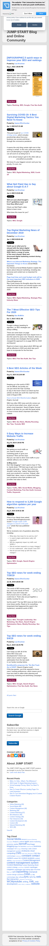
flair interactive (16, 819)
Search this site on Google (15, 707)
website (35, 883)
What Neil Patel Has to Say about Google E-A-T (21, 185)
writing (25, 882)
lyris (26, 876)
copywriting (21, 871)
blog (28, 844)
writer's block (21, 884)
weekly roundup (32, 422)
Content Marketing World (30, 865)
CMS (18, 853)
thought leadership (25, 620)
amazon (24, 839)
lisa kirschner (29, 879)
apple (27, 842)
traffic (14, 488)
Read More (11, 101)
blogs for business (20, 846)
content (14, 823)
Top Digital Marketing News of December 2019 (23, 231)
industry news (12, 300)
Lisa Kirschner (19, 63)
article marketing (35, 842)
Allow (41, 13)
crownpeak (32, 872)
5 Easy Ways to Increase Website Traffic (20, 434)
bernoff (23, 843)
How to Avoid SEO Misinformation (19, 398)
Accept (19, 25)
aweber (16, 844)
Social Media (14, 839)
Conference (18, 856)
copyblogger (33, 867)
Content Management (18, 808)
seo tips (32, 358)
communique (11, 856)
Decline (34, 25)
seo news (20, 422)
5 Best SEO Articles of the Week (24, 368)
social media (27, 488)
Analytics (16, 842)
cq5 (13, 872)
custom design (12, 874)
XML (31, 881)
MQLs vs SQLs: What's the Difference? (23, 781)
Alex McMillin (19, 315)
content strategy (17, 817)
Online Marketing (17, 804)
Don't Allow (28, 13)
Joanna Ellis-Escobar (21, 123)
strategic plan (36, 298)
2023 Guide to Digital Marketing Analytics (23, 783)
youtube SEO (20, 424)
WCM (10, 881)
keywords (16, 492)
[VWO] (11, 14)
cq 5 (11, 872)
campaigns (10, 849)
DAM (27, 874)
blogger (32, 844)
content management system (23, 862)
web (38, 876)
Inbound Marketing (17, 825)
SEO (21, 105)
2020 (32, 172)
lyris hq (32, 877)
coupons (10, 869)
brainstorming (30, 846)
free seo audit (36, 105)
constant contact (31, 855)
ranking (15, 105)
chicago (19, 848)
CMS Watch (30, 853)
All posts (10, 695)
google (27, 105)
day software (20, 877)
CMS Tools (24, 853)
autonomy (10, 844)
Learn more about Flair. (17, 772)
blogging (36, 488)
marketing (14, 810)
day (31, 874)
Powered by (6, 14)
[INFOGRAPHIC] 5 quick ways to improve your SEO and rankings (24, 58)
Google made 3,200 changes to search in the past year (17, 524)
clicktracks (25, 851)
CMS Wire (37, 853)
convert (26, 867)
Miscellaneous (16, 815)
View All (9, 830)
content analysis (27, 858)
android (21, 842)
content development (18, 821)
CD (15, 849)
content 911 (17, 858)
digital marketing (23, 172)
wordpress (27, 884)
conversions (21, 867)
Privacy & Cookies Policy (31, 941)
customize (20, 874)
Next (14, 695)
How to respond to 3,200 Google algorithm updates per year (24, 503)
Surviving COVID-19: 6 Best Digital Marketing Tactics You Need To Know (23, 117)
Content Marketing (14, 490)
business (37, 846)
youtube (17, 881)
